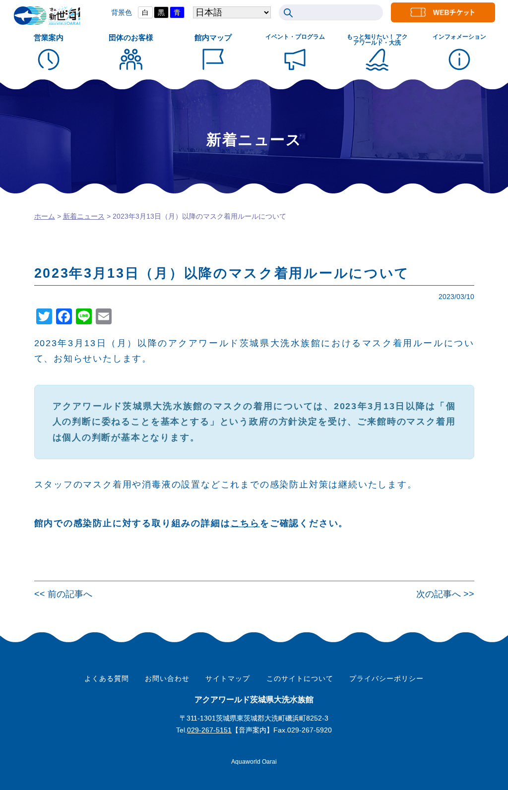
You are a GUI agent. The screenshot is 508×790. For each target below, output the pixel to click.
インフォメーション (459, 36)
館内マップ (213, 37)
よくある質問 (106, 678)
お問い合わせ (167, 678)
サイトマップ (227, 678)
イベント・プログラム (295, 36)
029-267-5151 (209, 730)
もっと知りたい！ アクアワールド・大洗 (377, 39)
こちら (245, 523)
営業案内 (49, 37)
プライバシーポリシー (386, 678)
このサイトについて (299, 678)
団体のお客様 (131, 37)
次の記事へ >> (445, 594)
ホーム (44, 216)
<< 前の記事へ (63, 594)
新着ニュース (84, 216)
